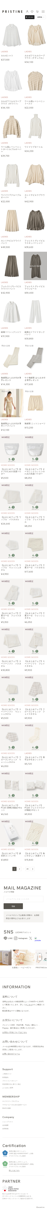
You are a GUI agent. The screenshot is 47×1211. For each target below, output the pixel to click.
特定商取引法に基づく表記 (11, 1084)
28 (27, 869)
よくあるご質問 (7, 1088)
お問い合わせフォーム (11, 1054)
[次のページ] (32, 869)
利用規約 (5, 1077)
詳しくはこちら (14, 1170)
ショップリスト (7, 1122)
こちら (29, 1005)
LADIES (4, 51)
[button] (37, 11)
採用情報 (5, 1129)
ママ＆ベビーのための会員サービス (14, 1105)
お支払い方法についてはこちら (14, 1032)
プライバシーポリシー (10, 1081)
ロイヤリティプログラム (10, 1101)
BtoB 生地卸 (6, 1108)
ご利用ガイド (7, 1074)
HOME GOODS (8, 465)
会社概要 (5, 1125)
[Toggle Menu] (43, 11)
